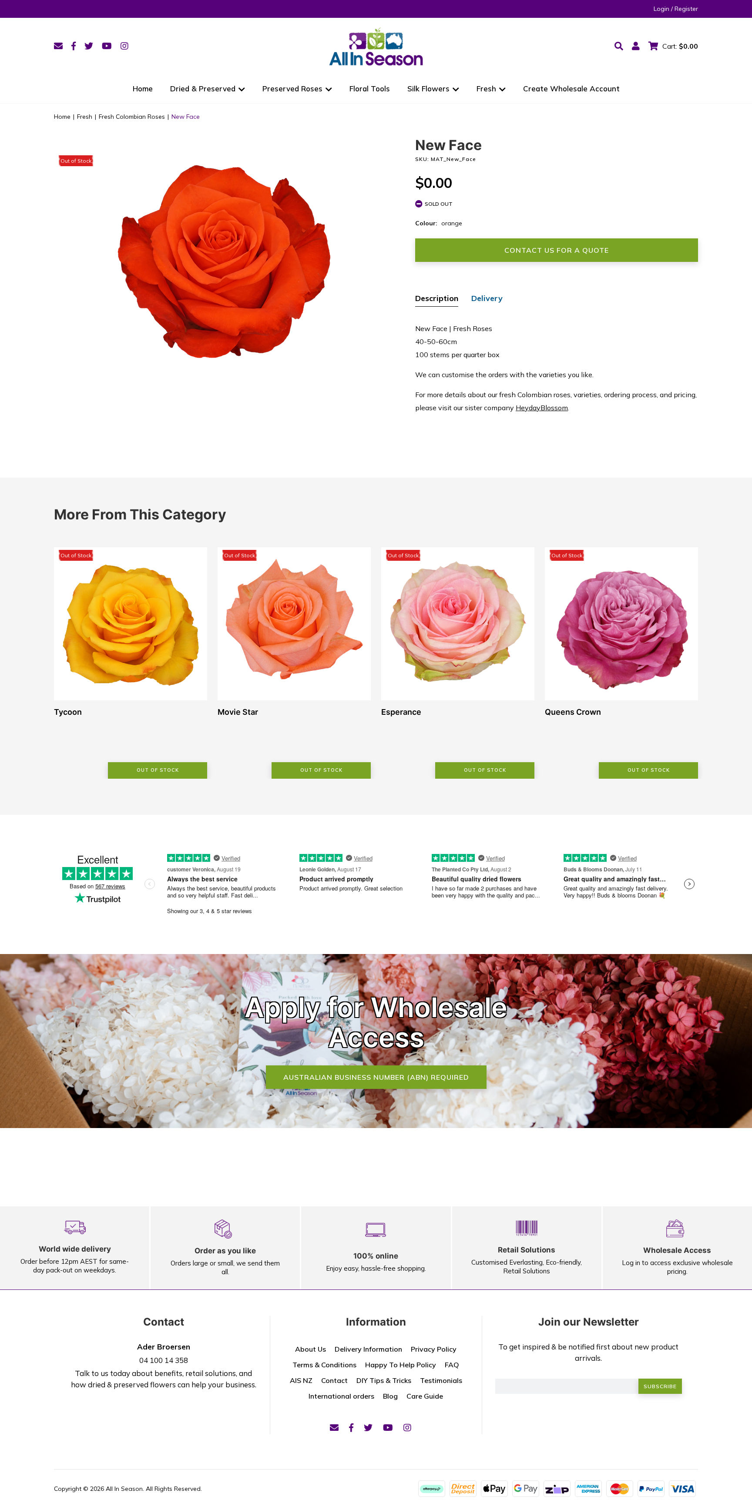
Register (686, 9)
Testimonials (441, 1380)
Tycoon (68, 711)
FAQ (452, 1364)
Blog (390, 1396)
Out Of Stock (158, 770)
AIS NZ (301, 1380)
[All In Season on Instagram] (124, 45)
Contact (334, 1380)
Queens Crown (573, 711)
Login (661, 9)
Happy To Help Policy (400, 1364)
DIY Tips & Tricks (383, 1380)
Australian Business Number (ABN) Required (376, 1077)
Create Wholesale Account (571, 88)
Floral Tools (369, 88)
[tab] (436, 299)
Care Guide (424, 1396)
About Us (310, 1349)
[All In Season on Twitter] (88, 45)
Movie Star (238, 711)
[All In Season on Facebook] (73, 45)
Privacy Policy (434, 1349)
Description (436, 298)
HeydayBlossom (542, 407)
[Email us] (58, 45)
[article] (130, 663)
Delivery (487, 298)
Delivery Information (368, 1349)
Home (143, 88)
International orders (341, 1396)
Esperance (401, 711)
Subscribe (660, 1386)
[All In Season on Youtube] (107, 45)
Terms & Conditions (324, 1364)
